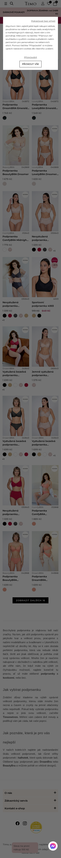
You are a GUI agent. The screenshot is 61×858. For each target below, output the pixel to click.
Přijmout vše (30, 64)
